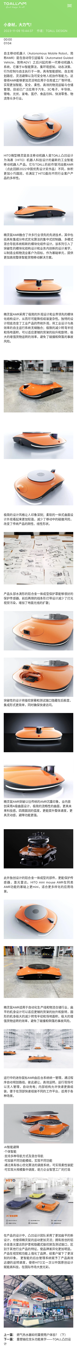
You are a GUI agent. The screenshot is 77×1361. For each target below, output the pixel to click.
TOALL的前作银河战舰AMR (54, 164)
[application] (38, 41)
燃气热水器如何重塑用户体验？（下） (42, 1335)
